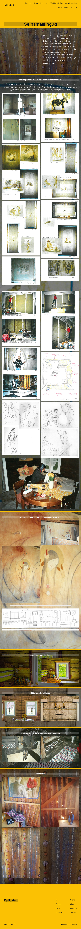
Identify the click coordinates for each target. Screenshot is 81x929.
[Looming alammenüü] (47, 3)
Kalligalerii (9, 5)
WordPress (73, 924)
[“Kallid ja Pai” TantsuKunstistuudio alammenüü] (76, 3)
